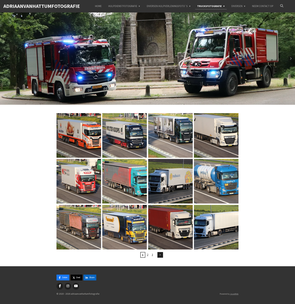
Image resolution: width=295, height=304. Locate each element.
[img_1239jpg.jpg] (170, 135)
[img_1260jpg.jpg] (170, 227)
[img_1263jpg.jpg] (216, 227)
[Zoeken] (282, 5)
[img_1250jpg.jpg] (125, 181)
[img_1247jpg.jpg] (79, 181)
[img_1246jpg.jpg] (216, 135)
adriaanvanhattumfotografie (41, 6)
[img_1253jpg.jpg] (170, 181)
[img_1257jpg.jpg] (216, 181)
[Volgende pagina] (160, 255)
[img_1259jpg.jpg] (125, 227)
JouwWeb (234, 294)
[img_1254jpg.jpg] (79, 227)
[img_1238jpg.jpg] (79, 135)
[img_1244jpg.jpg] (125, 135)
